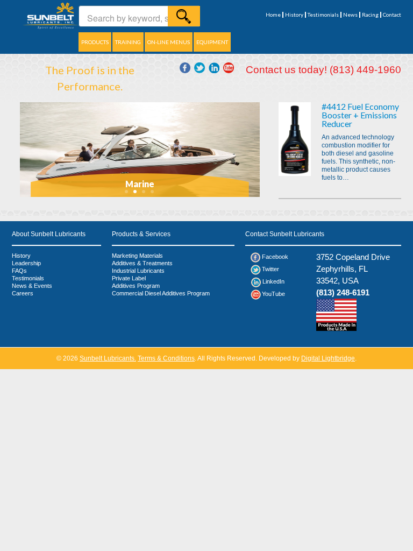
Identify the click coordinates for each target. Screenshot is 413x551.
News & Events (32, 285)
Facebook (275, 256)
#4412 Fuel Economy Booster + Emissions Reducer (360, 115)
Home (273, 15)
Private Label (129, 278)
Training (128, 42)
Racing (370, 15)
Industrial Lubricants (138, 270)
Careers (22, 293)
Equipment (212, 42)
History (294, 15)
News (350, 15)
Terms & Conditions (166, 358)
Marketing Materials (137, 255)
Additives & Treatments (142, 263)
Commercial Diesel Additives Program (161, 293)
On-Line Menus (168, 42)
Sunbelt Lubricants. (108, 358)
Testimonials (323, 15)
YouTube (273, 294)
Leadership (26, 263)
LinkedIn (273, 281)
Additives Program (136, 285)
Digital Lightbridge (328, 358)
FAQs (19, 270)
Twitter (270, 269)
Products (95, 42)
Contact (392, 15)
